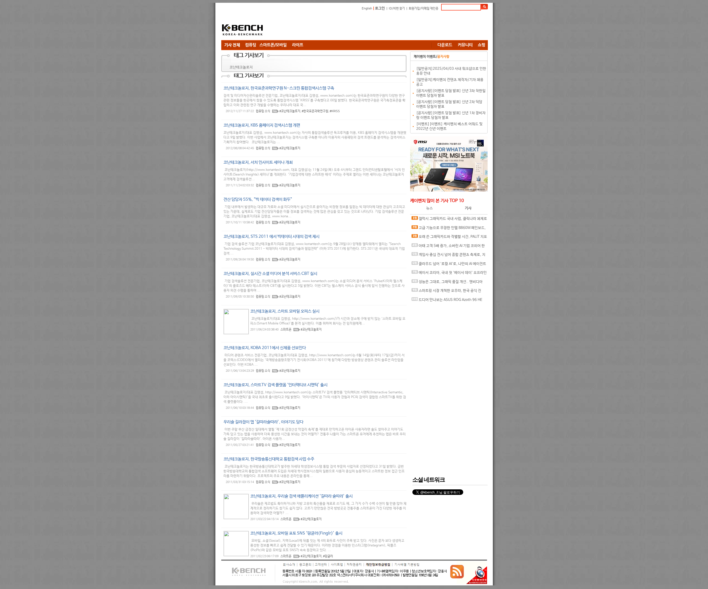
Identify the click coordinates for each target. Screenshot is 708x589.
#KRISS (335, 111)
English (367, 8)
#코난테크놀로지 (289, 111)
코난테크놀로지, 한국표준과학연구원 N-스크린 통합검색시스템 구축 (278, 88)
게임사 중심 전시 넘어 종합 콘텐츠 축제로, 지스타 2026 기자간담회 (448, 256)
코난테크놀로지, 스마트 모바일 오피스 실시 (284, 311)
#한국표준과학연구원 (315, 111)
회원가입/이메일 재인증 (423, 8)
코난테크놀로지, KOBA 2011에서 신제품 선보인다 (264, 347)
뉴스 (429, 208)
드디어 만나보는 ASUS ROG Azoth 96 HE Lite (447, 301)
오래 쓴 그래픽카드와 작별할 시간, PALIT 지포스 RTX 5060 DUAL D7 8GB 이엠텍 (449, 238)
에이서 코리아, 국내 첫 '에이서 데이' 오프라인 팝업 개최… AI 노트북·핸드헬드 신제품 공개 (449, 274)
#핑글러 (328, 556)
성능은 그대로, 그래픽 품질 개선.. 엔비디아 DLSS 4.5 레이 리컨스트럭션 (447, 283)
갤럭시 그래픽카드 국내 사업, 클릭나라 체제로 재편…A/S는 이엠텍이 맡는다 (449, 220)
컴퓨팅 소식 (263, 111)
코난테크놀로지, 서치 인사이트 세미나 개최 (258, 162)
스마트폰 (285, 329)
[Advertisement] (387, 26)
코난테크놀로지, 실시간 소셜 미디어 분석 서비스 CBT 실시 (270, 273)
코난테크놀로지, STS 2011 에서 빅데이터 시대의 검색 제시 (271, 236)
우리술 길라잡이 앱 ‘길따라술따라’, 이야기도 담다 (263, 422)
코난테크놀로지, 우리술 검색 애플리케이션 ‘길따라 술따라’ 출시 (301, 496)
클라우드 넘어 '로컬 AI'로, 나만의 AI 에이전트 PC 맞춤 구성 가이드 (449, 265)
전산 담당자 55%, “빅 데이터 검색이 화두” (257, 199)
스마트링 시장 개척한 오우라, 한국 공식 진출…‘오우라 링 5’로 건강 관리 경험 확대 (446, 292)
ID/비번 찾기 (397, 8)
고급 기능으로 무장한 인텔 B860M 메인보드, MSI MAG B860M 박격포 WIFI (449, 229)
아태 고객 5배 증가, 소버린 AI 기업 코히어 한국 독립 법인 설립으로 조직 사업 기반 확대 (448, 247)
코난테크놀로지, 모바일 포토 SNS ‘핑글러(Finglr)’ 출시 (296, 533)
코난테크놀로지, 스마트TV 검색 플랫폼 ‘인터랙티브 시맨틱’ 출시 (275, 385)
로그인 (380, 8)
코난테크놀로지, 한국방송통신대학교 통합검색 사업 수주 (268, 459)
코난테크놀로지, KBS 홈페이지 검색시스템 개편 (261, 125)
